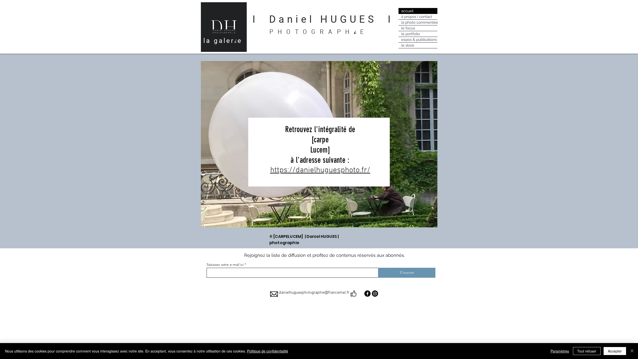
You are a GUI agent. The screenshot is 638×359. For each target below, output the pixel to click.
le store (407, 45)
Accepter (615, 351)
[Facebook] (367, 293)
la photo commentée (419, 22)
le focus (408, 28)
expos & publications (419, 39)
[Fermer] (632, 351)
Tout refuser (586, 351)
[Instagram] (375, 293)
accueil (407, 11)
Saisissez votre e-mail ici (225, 264)
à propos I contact (416, 16)
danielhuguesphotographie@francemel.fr (314, 292)
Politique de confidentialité (267, 351)
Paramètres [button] (560, 351)
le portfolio (410, 34)
